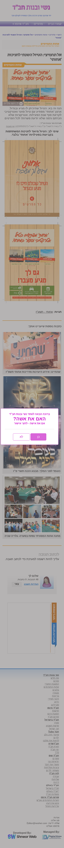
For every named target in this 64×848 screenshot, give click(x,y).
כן (38, 436)
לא (21, 436)
